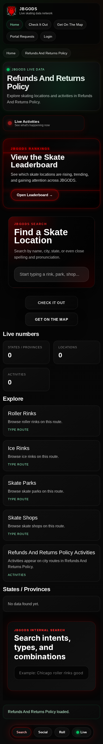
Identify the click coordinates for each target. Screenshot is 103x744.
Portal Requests (22, 36)
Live (83, 732)
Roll (62, 732)
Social (43, 732)
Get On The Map (70, 24)
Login (48, 36)
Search (22, 732)
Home (14, 24)
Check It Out (38, 24)
